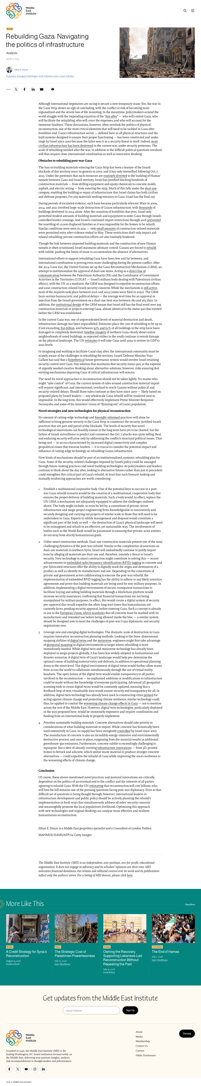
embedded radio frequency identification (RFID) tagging (104, 563)
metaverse (104, 640)
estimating (96, 786)
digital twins (78, 640)
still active (150, 288)
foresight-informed (107, 417)
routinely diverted (115, 176)
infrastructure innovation (113, 748)
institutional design (68, 304)
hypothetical (76, 360)
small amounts (106, 228)
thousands (145, 207)
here (130, 875)
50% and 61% (102, 328)
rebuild (151, 248)
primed (148, 695)
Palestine (70, 76)
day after (111, 116)
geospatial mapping (59, 645)
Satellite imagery (95, 332)
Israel (55, 76)
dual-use (151, 188)
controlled (123, 731)
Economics (11, 76)
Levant (62, 76)
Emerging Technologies (27, 76)
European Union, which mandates (82, 613)
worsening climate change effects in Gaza (111, 703)
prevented (154, 220)
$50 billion (67, 328)
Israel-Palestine (45, 76)
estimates (91, 340)
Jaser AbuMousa (62, 964)
